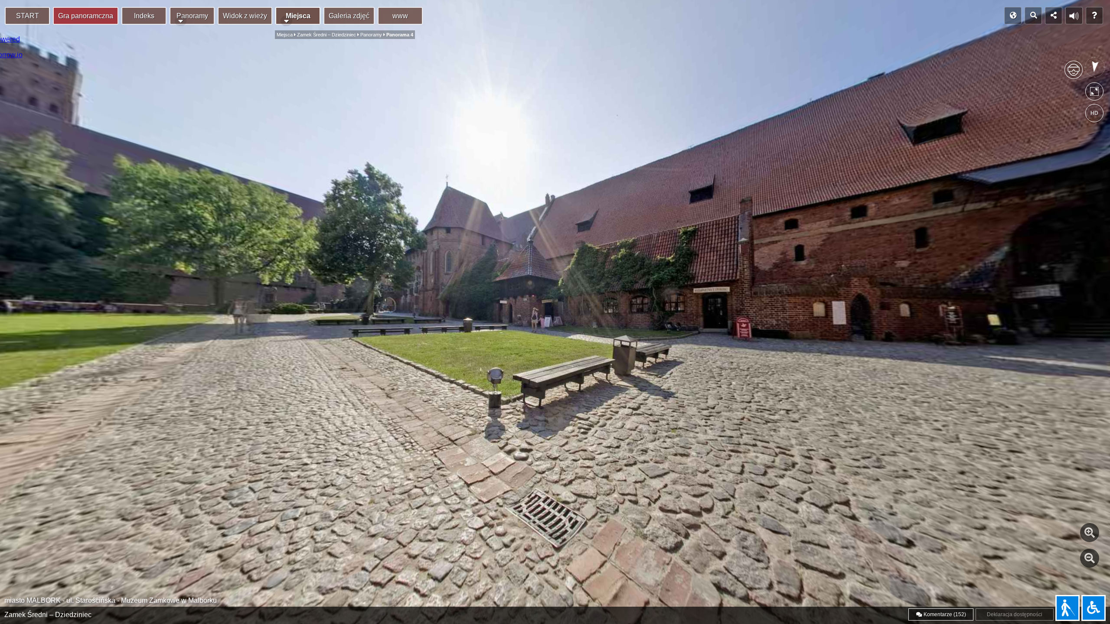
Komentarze (944, 614)
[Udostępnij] (1053, 15)
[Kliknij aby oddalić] (1089, 558)
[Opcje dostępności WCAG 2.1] (1093, 608)
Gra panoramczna (85, 16)
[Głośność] (1074, 15)
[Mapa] (1013, 15)
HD (1094, 113)
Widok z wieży (245, 16)
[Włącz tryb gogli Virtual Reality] (1074, 73)
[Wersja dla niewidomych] (1067, 608)
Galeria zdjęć (349, 16)
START (27, 16)
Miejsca (298, 16)
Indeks (144, 16)
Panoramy (192, 16)
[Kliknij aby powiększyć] (1089, 532)
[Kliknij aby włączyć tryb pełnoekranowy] (1094, 93)
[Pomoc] (1094, 15)
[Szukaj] (1033, 15)
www (400, 16)
